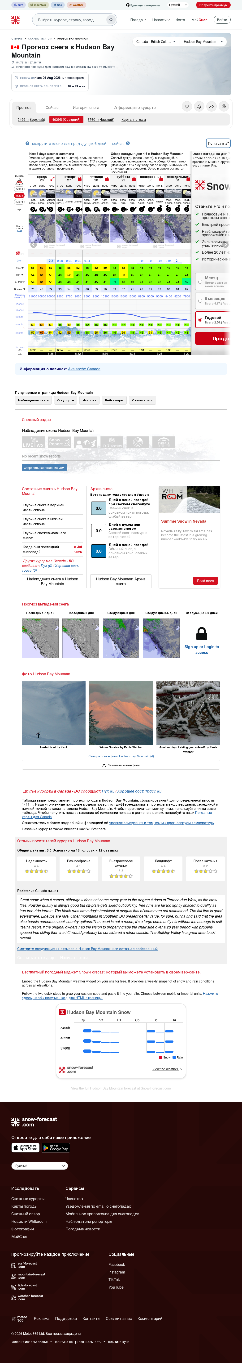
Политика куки (118, 1341)
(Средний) (66, 119)
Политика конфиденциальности (78, 1341)
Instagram (116, 1272)
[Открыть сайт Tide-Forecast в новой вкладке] (58, 5)
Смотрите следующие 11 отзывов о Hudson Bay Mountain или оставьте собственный (87, 948)
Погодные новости (82, 1229)
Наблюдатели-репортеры (88, 1221)
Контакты (91, 1318)
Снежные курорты (27, 1198)
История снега (86, 107)
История (89, 400)
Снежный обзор (25, 1213)
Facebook (116, 1264)
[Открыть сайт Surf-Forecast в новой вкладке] (18, 5)
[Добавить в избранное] (187, 106)
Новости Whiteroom (29, 1221)
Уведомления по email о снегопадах (98, 1206)
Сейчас (52, 107)
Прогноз (23, 107)
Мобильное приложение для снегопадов (102, 1213)
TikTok (114, 1279)
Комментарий (150, 1318)
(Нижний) (101, 119)
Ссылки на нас (119, 1318)
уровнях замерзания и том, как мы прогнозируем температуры (161, 822)
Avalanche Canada (84, 369)
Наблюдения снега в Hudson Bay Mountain (52, 581)
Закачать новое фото (123, 765)
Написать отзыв (75, 958)
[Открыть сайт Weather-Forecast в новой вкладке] (76, 5)
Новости (159, 19)
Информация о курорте (134, 107)
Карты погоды (133, 119)
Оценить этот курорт (36, 958)
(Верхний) (31, 119)
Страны (16, 38)
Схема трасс (142, 400)
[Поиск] (111, 19)
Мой (199, 19)
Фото (180, 19)
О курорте (65, 400)
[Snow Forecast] (16, 19)
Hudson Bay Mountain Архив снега (121, 581)
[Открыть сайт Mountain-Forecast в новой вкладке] (38, 5)
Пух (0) (46, 565)
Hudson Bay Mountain (72, 38)
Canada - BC (40, 38)
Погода (136, 19)
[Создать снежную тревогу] (199, 106)
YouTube (116, 1287)
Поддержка (66, 1318)
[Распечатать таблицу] (224, 106)
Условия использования (29, 1341)
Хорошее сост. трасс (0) (139, 791)
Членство (74, 1198)
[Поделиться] (211, 106)
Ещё (19, 230)
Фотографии (22, 1229)
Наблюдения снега (33, 400)
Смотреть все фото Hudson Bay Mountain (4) (121, 756)
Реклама (41, 1318)
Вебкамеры (114, 400)
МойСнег (19, 1236)
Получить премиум (213, 5)
